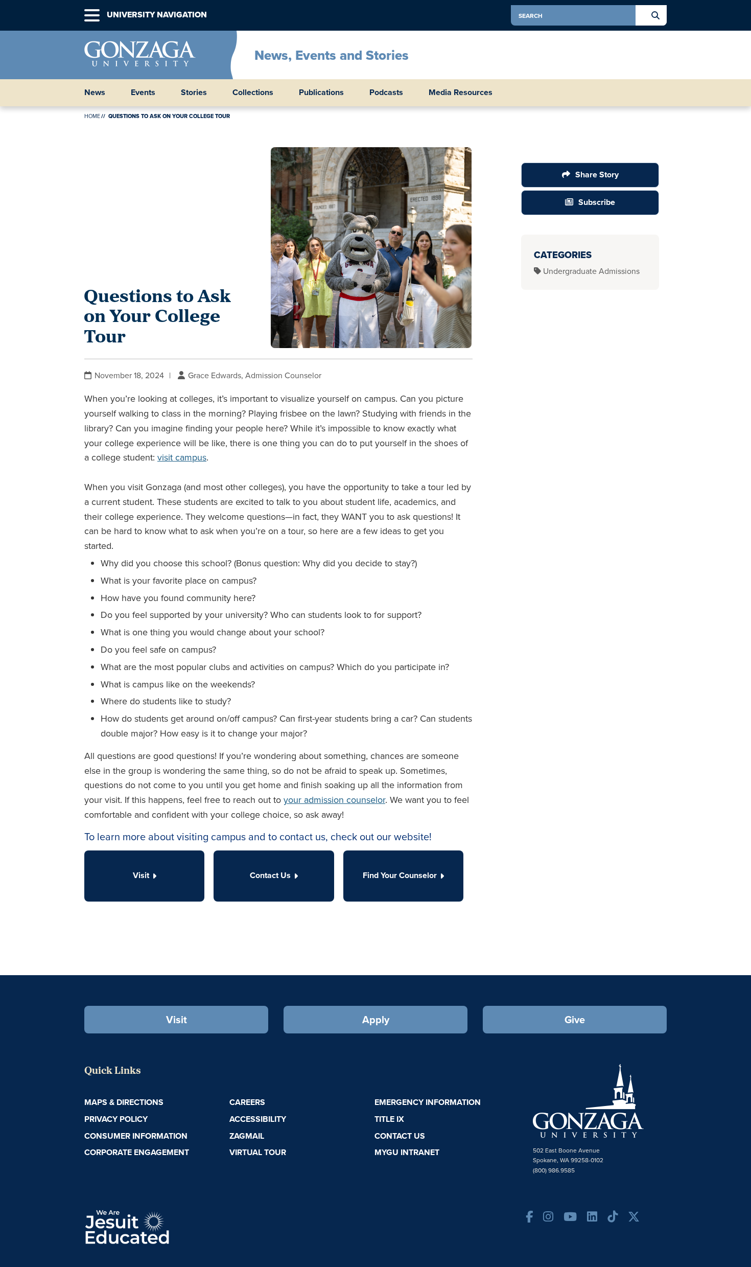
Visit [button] (141, 875)
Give (575, 1019)
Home (92, 116)
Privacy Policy (116, 1119)
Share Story (597, 174)
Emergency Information (427, 1102)
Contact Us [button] (270, 875)
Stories (194, 92)
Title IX (389, 1119)
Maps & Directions (123, 1102)
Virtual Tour (257, 1152)
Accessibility (257, 1119)
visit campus (181, 457)
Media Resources (460, 92)
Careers (247, 1102)
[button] (92, 15)
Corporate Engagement (136, 1152)
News (94, 92)
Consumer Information (135, 1136)
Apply (375, 1019)
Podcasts (386, 92)
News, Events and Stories (331, 55)
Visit (176, 1019)
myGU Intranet (406, 1152)
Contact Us (399, 1136)
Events (143, 92)
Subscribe (596, 202)
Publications (321, 92)
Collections (252, 92)
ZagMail (246, 1136)
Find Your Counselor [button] (400, 875)
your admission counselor (334, 799)
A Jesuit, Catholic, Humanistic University (171, 1226)
